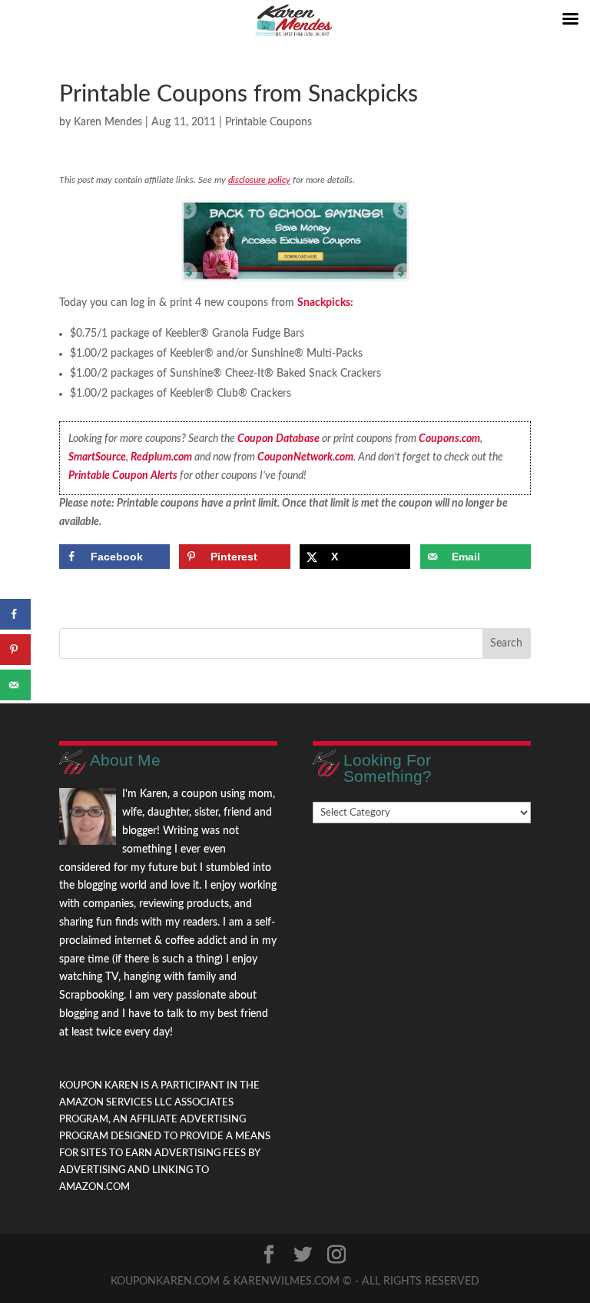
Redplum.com (161, 457)
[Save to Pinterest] (15, 649)
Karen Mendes (108, 122)
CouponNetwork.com (305, 457)
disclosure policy (259, 179)
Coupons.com (449, 439)
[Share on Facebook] (15, 614)
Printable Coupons (268, 122)
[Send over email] (15, 685)
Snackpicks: (325, 302)
